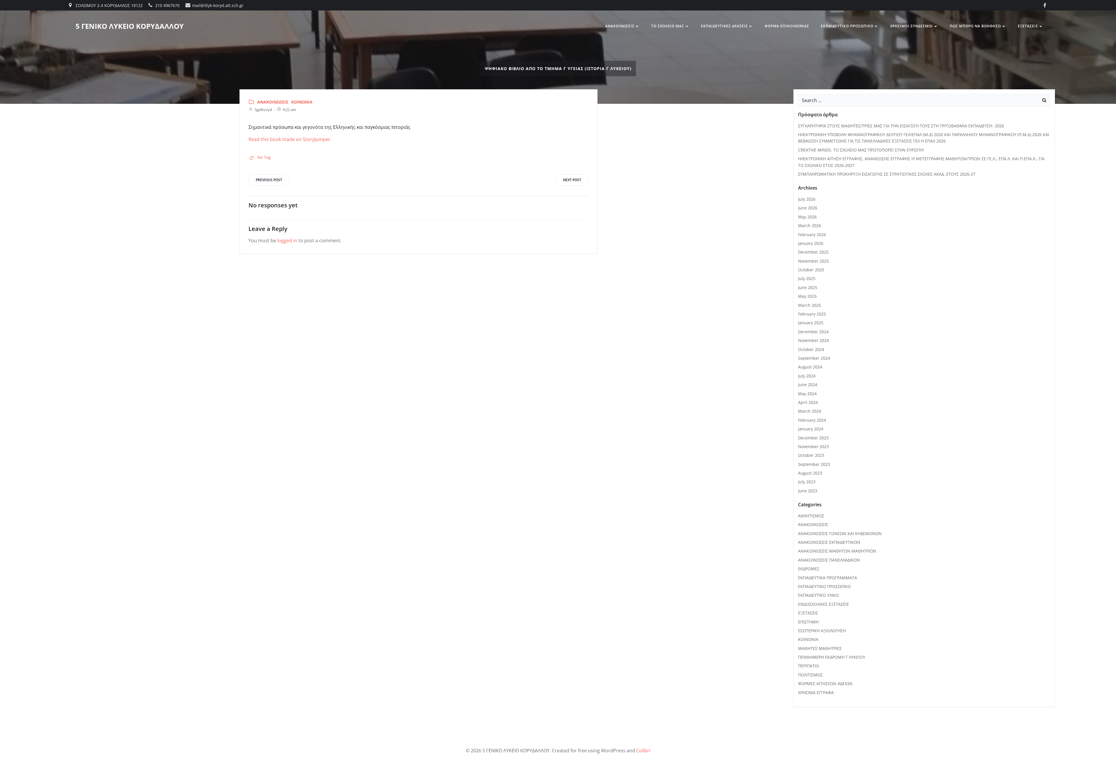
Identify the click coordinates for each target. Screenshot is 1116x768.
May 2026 (807, 217)
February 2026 (812, 234)
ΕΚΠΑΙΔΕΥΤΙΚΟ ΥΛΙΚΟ (818, 595)
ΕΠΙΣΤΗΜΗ (808, 622)
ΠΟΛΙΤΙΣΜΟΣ (810, 675)
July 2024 (806, 376)
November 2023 (813, 446)
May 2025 (807, 296)
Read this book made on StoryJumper (289, 139)
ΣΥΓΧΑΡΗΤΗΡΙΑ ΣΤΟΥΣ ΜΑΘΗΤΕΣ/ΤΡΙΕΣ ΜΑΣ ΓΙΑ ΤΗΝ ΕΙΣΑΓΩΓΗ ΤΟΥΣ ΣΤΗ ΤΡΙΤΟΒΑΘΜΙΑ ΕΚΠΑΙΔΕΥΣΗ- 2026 (901, 126)
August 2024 (810, 367)
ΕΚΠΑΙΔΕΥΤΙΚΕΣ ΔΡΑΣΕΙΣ (724, 26)
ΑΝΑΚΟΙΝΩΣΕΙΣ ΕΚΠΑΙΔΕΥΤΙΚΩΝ (829, 542)
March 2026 (809, 225)
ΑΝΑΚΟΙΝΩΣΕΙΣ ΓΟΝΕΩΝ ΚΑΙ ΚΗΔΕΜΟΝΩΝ (840, 533)
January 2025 (810, 322)
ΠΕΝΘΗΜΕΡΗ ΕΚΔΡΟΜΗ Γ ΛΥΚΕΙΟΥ (831, 657)
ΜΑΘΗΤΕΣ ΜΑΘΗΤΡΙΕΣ (820, 648)
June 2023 (807, 490)
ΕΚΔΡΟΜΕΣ (808, 568)
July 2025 (806, 278)
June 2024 (807, 384)
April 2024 (808, 402)
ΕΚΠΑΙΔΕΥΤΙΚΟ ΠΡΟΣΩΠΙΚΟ (847, 26)
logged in (287, 240)
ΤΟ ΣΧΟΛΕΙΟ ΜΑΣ (667, 26)
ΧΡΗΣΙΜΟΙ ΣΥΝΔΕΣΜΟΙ (911, 26)
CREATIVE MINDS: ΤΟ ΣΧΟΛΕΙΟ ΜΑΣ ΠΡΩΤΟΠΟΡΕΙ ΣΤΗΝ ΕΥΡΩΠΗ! (861, 150)
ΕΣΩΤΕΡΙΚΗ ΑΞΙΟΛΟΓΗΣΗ (822, 630)
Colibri (643, 750)
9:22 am (289, 109)
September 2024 (814, 358)
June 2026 (807, 208)
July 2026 (806, 199)
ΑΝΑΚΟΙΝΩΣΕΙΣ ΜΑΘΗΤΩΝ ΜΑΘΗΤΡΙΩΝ (837, 551)
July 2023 (806, 481)
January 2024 (810, 429)
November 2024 (813, 340)
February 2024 (812, 420)
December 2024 (813, 331)
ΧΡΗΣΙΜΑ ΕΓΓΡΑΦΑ (816, 692)
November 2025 (813, 261)
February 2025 (812, 314)
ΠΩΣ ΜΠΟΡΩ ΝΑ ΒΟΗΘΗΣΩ (975, 26)
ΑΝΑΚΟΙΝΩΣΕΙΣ (619, 26)
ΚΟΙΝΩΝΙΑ (301, 102)
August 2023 (810, 473)
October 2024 (811, 349)
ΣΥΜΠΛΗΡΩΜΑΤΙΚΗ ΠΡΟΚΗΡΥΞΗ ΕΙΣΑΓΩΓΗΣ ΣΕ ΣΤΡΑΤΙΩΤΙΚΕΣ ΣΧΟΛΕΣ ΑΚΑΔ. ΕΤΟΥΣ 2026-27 (886, 174)
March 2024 (809, 411)
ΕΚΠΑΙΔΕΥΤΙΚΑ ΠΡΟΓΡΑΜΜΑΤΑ (827, 577)
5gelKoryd (263, 109)
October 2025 (811, 269)
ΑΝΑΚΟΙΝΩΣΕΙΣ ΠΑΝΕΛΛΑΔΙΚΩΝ (829, 560)
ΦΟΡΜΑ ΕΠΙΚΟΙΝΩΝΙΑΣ (787, 26)
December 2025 (813, 252)
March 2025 (809, 305)
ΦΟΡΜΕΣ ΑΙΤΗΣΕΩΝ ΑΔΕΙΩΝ (825, 683)
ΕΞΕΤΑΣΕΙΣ (1028, 26)
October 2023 (811, 455)
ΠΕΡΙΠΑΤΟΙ (808, 666)
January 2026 (810, 243)
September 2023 (814, 464)
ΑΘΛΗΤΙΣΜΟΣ (811, 515)
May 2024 (807, 393)
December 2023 (813, 438)
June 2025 (807, 287)
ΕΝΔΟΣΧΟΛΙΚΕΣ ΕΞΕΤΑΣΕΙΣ (823, 604)
